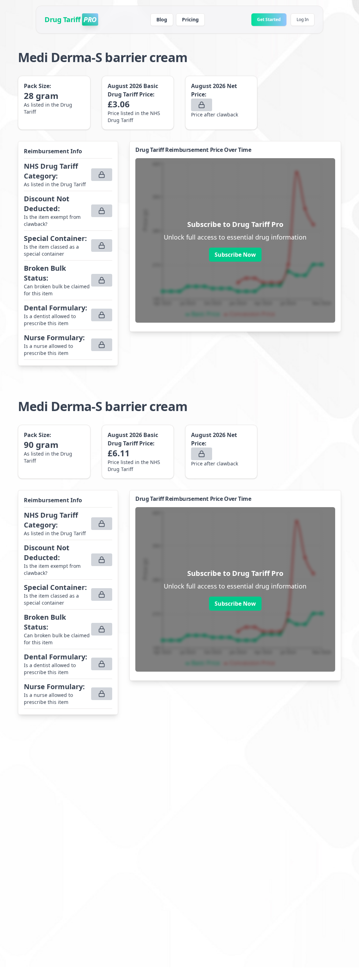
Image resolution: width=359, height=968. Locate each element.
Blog (161, 19)
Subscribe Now (235, 254)
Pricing (190, 19)
